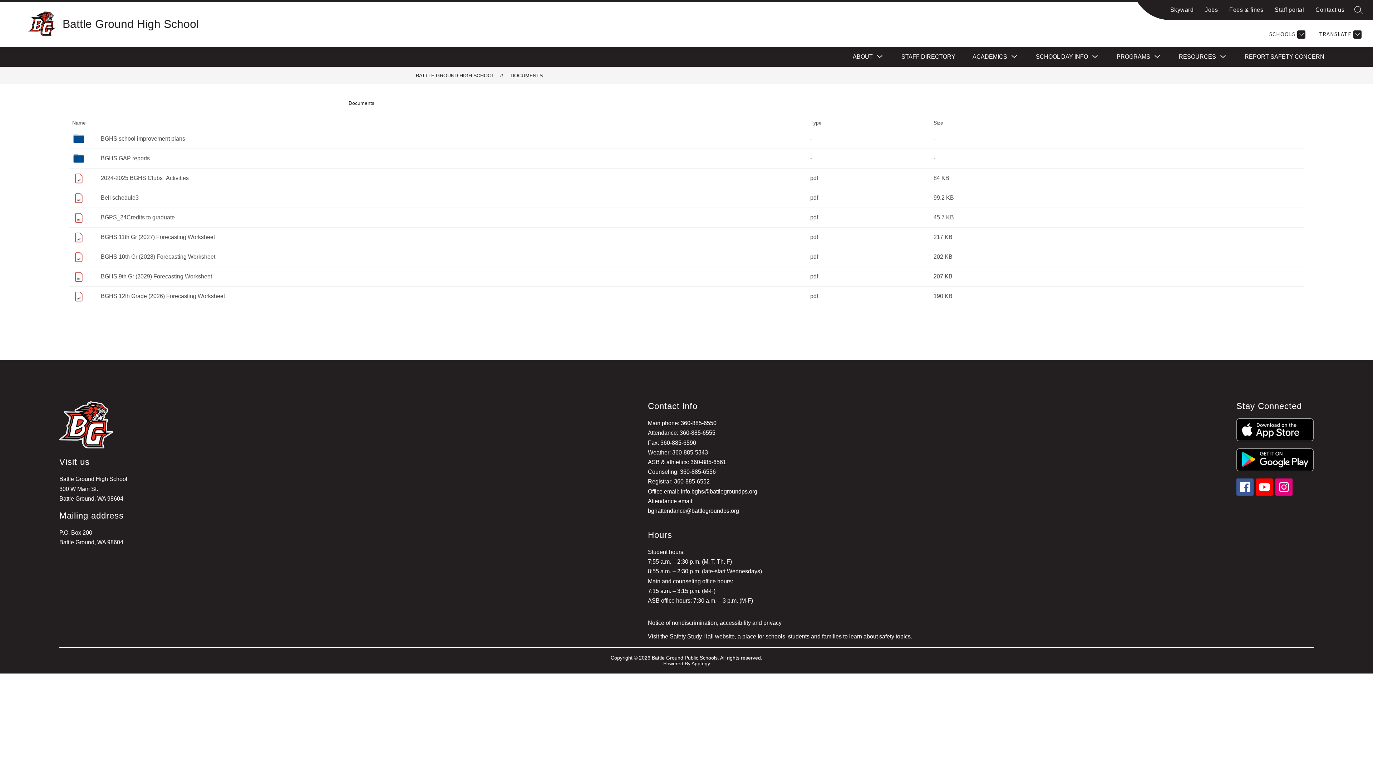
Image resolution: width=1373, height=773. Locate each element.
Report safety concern (1284, 57)
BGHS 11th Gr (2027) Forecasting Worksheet (158, 237)
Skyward (1182, 10)
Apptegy (701, 663)
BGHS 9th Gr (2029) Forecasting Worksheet (156, 276)
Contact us (1329, 10)
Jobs (1211, 10)
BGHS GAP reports (125, 158)
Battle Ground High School (455, 75)
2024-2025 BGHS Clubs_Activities (145, 178)
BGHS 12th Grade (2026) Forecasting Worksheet (163, 296)
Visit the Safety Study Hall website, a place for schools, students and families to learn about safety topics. (780, 636)
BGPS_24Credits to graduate (138, 217)
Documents (527, 75)
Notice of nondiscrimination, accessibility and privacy (715, 623)
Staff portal (1289, 10)
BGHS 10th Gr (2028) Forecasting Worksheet (158, 257)
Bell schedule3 (120, 198)
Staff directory (928, 57)
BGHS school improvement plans (143, 139)
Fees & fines (1246, 10)
